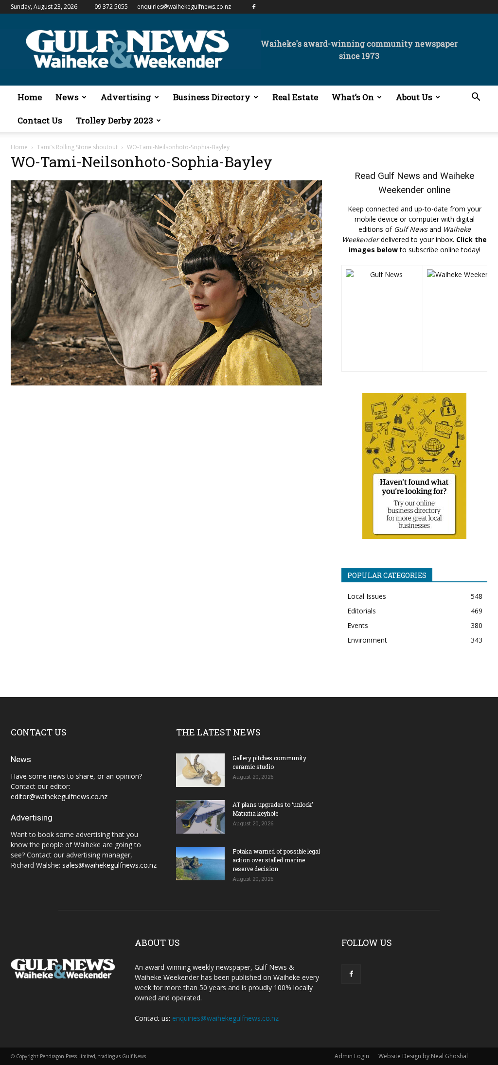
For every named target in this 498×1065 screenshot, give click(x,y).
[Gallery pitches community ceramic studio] (200, 770)
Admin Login (352, 1056)
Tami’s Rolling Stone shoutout (77, 147)
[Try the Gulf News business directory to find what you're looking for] (414, 466)
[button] (475, 98)
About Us (414, 97)
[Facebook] (254, 7)
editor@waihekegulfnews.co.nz (59, 796)
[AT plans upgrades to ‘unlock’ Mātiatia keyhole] (200, 817)
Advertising (126, 97)
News (67, 97)
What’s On (353, 97)
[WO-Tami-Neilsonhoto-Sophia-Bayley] (166, 383)
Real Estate (295, 97)
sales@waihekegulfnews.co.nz (109, 865)
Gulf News (399, 175)
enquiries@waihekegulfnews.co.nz (184, 6)
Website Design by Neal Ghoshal (423, 1056)
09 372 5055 (111, 6)
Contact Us (40, 120)
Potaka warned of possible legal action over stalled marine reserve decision (276, 860)
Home (30, 97)
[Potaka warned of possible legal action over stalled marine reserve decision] (200, 863)
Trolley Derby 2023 (114, 120)
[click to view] (382, 318)
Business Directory (211, 97)
